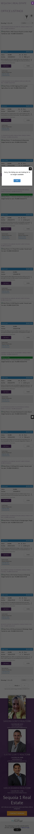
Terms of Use (25, 827)
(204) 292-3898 (5, 74)
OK (17, 829)
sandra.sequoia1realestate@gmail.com (17, 727)
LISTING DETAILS (6, 66)
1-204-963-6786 (6, 671)
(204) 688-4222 (5, 237)
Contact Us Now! (17, 813)
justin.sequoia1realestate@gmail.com (17, 761)
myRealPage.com (17, 821)
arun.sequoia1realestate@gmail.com (17, 792)
